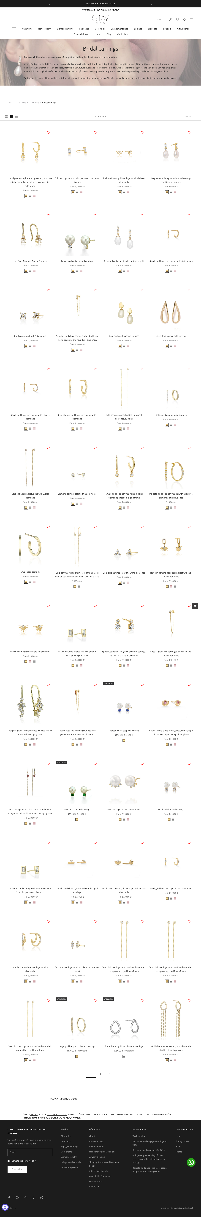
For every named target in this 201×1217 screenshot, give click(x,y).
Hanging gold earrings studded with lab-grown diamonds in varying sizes (30, 732)
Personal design (81, 34)
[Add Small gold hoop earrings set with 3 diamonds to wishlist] (189, 215)
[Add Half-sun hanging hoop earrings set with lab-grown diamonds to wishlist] (189, 527)
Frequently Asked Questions (102, 1151)
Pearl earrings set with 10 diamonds (124, 809)
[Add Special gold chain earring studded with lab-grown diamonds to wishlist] (189, 606)
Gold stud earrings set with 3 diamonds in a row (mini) (77, 969)
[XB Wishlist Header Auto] (185, 19)
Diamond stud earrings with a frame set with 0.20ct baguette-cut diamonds (30, 890)
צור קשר (34, 1114)
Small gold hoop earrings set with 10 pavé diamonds (30, 416)
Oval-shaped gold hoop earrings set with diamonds (77, 416)
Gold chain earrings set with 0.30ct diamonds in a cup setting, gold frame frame (124, 969)
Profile (179, 1151)
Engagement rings (119, 28)
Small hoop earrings (30, 571)
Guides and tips (96, 1146)
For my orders (182, 1141)
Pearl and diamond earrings (171, 809)
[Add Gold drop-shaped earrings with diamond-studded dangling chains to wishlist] (189, 1000)
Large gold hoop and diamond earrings (77, 1046)
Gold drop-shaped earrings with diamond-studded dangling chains (171, 1048)
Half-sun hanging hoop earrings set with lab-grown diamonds (171, 574)
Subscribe (17, 1169)
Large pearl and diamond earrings (77, 260)
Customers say (96, 1141)
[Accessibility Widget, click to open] (5, 1207)
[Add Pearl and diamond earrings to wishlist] (189, 764)
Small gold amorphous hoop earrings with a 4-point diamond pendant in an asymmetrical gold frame (30, 182)
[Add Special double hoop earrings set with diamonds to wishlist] (48, 921)
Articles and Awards (98, 1171)
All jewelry (27, 28)
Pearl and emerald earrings (77, 809)
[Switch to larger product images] (6, 116)
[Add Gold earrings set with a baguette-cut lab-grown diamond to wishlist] (95, 132)
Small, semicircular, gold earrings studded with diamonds (124, 890)
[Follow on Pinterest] (25, 1197)
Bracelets (152, 28)
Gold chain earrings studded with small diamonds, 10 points (124, 416)
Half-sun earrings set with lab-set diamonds (30, 651)
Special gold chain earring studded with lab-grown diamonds (171, 653)
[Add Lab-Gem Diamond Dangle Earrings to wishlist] (48, 215)
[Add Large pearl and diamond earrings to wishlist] (95, 215)
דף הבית (12, 102)
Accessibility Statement (100, 1176)
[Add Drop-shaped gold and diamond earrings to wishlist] (142, 1000)
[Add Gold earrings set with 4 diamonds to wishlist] (48, 290)
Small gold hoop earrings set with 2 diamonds (171, 888)
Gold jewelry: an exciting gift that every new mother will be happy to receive (149, 1159)
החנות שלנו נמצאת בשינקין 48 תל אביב (100, 9)
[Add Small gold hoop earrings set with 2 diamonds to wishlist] (189, 843)
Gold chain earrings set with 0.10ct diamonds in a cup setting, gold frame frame (30, 1048)
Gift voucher (183, 28)
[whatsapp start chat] (193, 1162)
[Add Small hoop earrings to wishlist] (48, 527)
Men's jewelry (44, 28)
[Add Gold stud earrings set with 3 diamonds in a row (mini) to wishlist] (95, 921)
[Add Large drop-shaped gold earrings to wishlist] (189, 290)
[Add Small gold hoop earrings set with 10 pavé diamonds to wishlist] (48, 369)
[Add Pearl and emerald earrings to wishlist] (95, 764)
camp (178, 1136)
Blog (109, 34)
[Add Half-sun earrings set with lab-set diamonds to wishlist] (48, 606)
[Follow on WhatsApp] (41, 1197)
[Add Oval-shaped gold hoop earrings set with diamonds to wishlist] (95, 369)
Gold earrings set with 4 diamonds (30, 335)
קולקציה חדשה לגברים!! (118, 3)
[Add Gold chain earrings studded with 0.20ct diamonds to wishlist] (48, 448)
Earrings (138, 28)
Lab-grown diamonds (71, 1162)
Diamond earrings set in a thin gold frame (77, 493)
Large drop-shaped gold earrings (171, 335)
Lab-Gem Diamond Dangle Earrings (30, 260)
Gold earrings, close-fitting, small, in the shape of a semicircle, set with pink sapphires (171, 732)
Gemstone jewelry (69, 1167)
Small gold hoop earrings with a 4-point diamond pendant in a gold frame (124, 495)
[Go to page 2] (110, 1074)
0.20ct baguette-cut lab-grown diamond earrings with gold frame (77, 653)
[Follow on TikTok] (33, 1197)
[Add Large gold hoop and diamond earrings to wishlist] (95, 1000)
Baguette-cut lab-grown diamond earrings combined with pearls (171, 180)
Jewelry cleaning (97, 1156)
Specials (167, 28)
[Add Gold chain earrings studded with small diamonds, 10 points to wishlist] (142, 369)
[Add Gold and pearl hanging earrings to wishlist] (142, 290)
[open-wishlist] (195, 606)
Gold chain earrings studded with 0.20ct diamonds (30, 495)
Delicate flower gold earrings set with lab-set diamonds (124, 180)
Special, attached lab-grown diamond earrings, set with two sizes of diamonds (124, 653)
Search (179, 1146)
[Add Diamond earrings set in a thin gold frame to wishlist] (95, 448)
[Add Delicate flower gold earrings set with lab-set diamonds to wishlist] (142, 132)
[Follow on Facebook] (9, 1197)
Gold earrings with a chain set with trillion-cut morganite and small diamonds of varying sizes (77, 574)
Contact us (122, 34)
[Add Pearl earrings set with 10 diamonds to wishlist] (142, 764)
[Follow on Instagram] (17, 1197)
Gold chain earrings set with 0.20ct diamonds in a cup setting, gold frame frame (171, 969)
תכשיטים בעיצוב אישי (57, 1114)
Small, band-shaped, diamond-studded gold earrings (77, 890)
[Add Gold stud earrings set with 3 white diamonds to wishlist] (142, 527)
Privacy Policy (30, 1160)
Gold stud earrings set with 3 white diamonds (124, 572)
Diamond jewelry (65, 28)
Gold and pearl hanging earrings (124, 335)
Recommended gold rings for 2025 (149, 1150)
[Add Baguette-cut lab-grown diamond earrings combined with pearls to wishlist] (189, 132)
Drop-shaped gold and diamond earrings (124, 1046)
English (158, 19)
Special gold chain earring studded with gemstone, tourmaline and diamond (77, 732)
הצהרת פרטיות (96, 1181)
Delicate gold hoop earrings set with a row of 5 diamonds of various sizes (171, 495)
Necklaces (84, 28)
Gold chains (66, 1151)
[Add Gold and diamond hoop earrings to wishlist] (189, 369)
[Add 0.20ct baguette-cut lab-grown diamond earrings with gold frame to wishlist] (95, 606)
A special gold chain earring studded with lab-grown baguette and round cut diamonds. (77, 337)
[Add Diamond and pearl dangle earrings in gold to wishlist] (142, 215)
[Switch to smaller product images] (11, 116)
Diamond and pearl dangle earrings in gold (124, 260)
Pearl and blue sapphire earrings (124, 730)
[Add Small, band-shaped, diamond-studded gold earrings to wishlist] (95, 843)
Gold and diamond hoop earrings (171, 414)
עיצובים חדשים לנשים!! (97, 3)
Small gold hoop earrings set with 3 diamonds (171, 260)
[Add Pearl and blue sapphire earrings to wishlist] (142, 685)
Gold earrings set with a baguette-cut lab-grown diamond (77, 180)
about (97, 34)
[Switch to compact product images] (16, 116)
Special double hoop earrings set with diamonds (30, 969)
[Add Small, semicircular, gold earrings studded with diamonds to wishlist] (142, 843)
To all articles (139, 1136)
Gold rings (100, 28)
